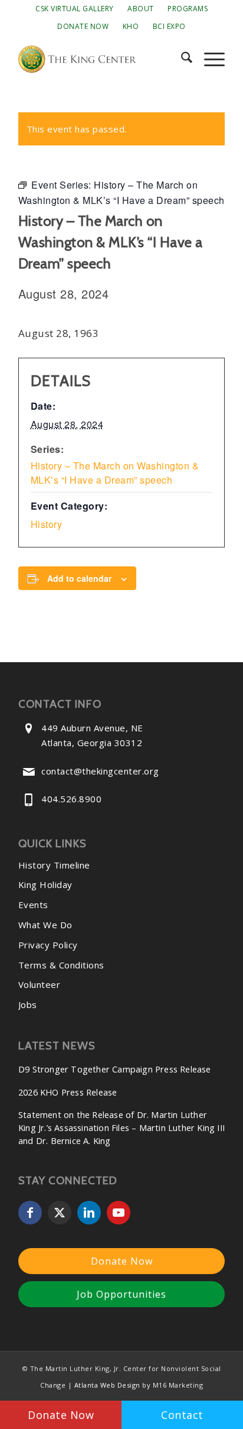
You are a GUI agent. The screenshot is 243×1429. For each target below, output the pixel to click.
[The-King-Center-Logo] (100, 59)
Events (33, 904)
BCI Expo (169, 26)
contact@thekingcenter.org (100, 771)
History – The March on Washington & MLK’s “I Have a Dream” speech (115, 473)
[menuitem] (74, 9)
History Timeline (54, 865)
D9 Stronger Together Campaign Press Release (114, 1069)
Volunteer (39, 984)
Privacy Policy (48, 945)
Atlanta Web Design (107, 1385)
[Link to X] (59, 1212)
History (47, 524)
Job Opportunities (121, 1294)
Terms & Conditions (61, 965)
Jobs (27, 1004)
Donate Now (83, 26)
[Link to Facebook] (30, 1212)
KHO (131, 26)
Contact (182, 1415)
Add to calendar (79, 578)
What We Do (45, 925)
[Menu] (208, 59)
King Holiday (45, 884)
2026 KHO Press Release (67, 1092)
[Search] (180, 59)
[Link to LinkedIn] (89, 1212)
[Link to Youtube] (118, 1212)
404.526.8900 (71, 799)
